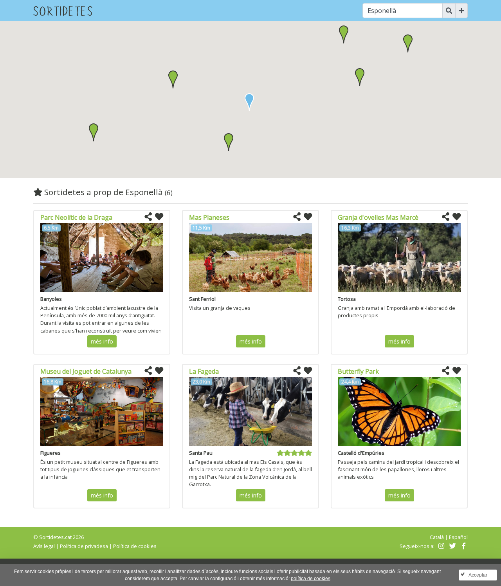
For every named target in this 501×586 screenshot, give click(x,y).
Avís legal (44, 546)
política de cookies (310, 578)
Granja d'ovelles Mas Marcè (378, 217)
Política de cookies (135, 546)
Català (437, 537)
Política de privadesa (84, 546)
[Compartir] (148, 217)
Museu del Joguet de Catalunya (86, 371)
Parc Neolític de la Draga (76, 217)
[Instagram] (440, 546)
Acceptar (478, 575)
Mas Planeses (209, 217)
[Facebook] (463, 546)
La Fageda (204, 371)
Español (458, 537)
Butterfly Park (358, 371)
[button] (228, 142)
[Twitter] (451, 546)
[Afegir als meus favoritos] (159, 217)
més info (102, 341)
